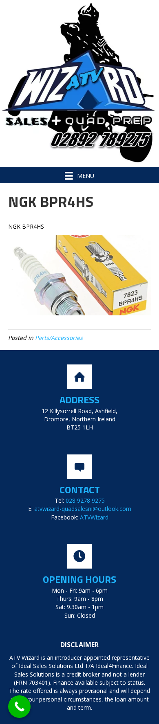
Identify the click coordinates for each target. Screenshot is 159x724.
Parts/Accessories (59, 338)
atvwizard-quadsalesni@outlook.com (82, 509)
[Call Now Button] (19, 706)
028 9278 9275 (85, 500)
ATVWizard (94, 517)
